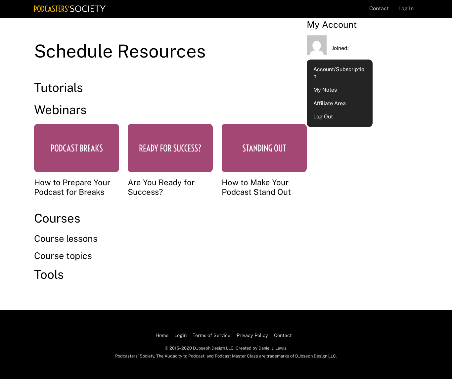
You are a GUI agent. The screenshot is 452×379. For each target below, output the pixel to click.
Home (162, 335)
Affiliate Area (329, 103)
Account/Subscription (338, 72)
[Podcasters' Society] (70, 8)
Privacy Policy (252, 335)
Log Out (323, 116)
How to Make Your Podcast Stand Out (256, 187)
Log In (406, 8)
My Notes (325, 90)
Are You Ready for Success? (161, 187)
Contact (379, 8)
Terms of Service (211, 335)
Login (180, 335)
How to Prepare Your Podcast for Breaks (72, 187)
